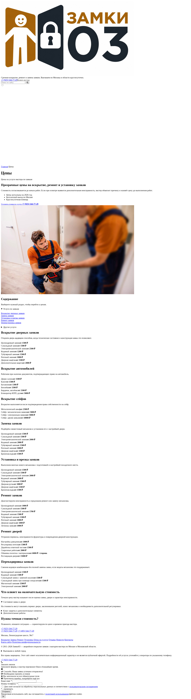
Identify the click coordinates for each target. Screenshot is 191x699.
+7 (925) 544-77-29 (9, 80)
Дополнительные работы (14, 613)
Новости (60, 640)
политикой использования (57, 694)
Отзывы (52, 640)
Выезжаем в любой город (14, 651)
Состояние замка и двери (14, 602)
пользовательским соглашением (83, 686)
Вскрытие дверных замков (13, 313)
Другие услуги (9, 327)
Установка (28, 640)
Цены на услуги (41, 640)
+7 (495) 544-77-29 (26, 631)
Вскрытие (5, 640)
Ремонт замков (7, 320)
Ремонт (20, 640)
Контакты (68, 640)
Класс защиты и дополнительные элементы (22, 611)
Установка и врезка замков (13, 318)
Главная (4, 167)
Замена (13, 640)
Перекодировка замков (11, 323)
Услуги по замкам (11, 309)
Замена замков (7, 316)
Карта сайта (6, 642)
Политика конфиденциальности (26, 642)
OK (3, 697)
